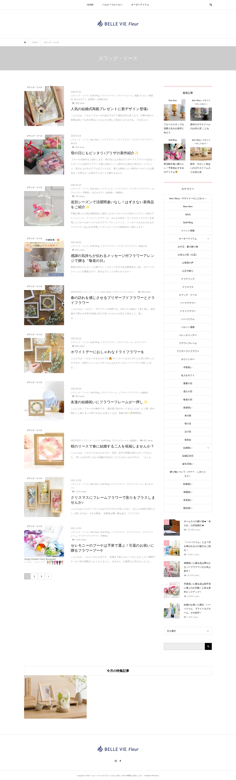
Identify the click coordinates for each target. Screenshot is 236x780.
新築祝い (187, 407)
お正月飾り (187, 271)
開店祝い (187, 508)
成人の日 (187, 391)
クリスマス (187, 287)
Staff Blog (188, 222)
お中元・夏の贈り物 (188, 246)
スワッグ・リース (188, 295)
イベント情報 (188, 230)
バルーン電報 (188, 327)
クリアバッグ (188, 279)
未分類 (187, 415)
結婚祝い (187, 447)
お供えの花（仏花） (188, 254)
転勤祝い (187, 484)
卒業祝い (187, 367)
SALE (188, 214)
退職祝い (187, 492)
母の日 (187, 423)
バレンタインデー (188, 335)
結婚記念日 (187, 456)
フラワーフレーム (188, 343)
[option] (55, 697)
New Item (188, 206)
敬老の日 (187, 399)
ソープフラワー (188, 303)
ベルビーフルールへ (112, 4)
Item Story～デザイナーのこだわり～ (188, 198)
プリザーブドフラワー (188, 351)
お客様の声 (187, 262)
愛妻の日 (187, 383)
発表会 (187, 439)
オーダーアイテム (140, 4)
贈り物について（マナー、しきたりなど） (188, 474)
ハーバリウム (188, 319)
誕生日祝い (187, 464)
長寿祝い (187, 500)
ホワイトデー (188, 359)
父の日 (187, 431)
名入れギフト (188, 375)
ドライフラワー (188, 311)
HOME (90, 4)
